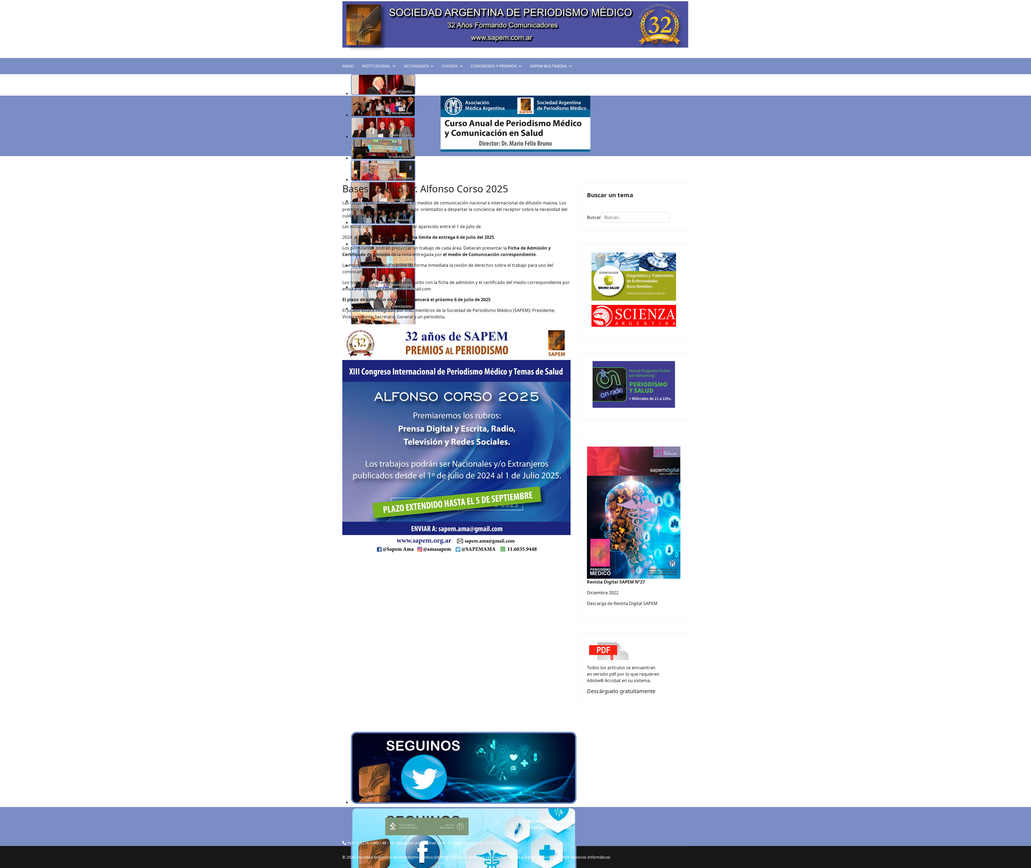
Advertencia (540, 821)
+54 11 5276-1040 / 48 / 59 (370, 842)
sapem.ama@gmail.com (406, 289)
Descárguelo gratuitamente (621, 691)
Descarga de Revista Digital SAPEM (622, 603)
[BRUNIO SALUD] (633, 277)
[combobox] (635, 217)
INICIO (348, 66)
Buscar (594, 217)
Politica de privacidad (549, 827)
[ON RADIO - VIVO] (633, 384)
